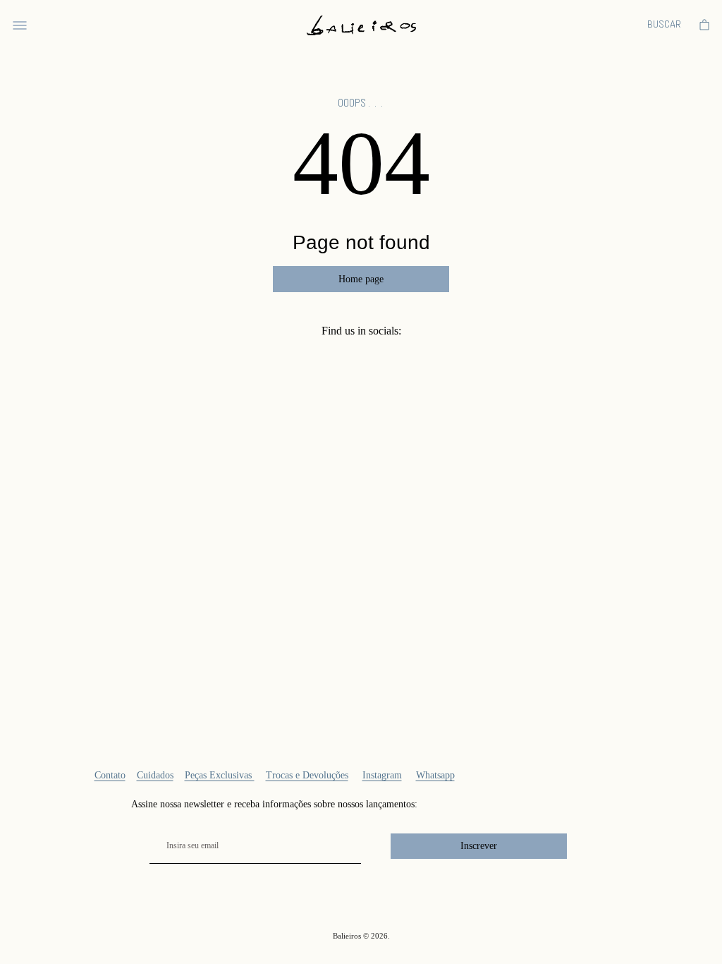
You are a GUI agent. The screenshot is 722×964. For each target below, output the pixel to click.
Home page (361, 279)
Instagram (382, 775)
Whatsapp (435, 775)
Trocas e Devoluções (307, 775)
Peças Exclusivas (220, 775)
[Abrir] (20, 25)
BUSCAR (664, 25)
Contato (110, 775)
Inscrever (478, 846)
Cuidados (155, 775)
